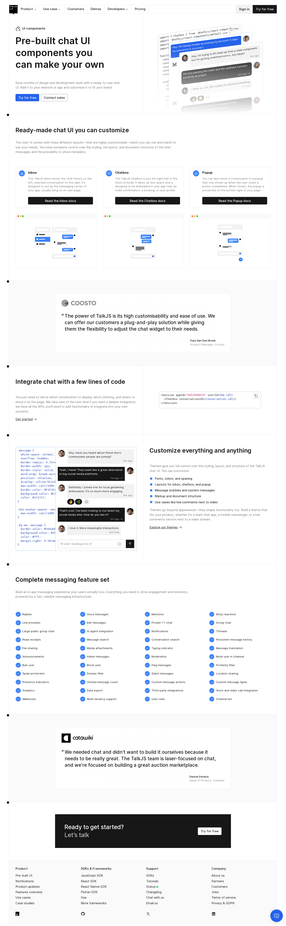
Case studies (25, 903)
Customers (219, 887)
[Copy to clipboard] (256, 396)
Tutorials (152, 881)
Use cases (23, 897)
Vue (83, 897)
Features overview (28, 892)
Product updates (27, 887)
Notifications (24, 881)
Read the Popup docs (235, 201)
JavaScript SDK (92, 875)
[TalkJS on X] (148, 914)
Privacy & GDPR (222, 903)
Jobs (215, 892)
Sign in (244, 9)
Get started (24, 419)
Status (151, 887)
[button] (29, 9)
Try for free (265, 9)
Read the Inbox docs (60, 201)
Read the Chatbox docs (147, 201)
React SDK (89, 881)
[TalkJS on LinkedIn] (213, 914)
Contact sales (54, 98)
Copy (236, 28)
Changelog (154, 892)
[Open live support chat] (276, 915)
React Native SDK (94, 887)
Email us (152, 903)
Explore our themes (163, 527)
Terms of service (223, 897)
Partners (217, 881)
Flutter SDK (89, 892)
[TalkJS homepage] (13, 9)
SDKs (150, 875)
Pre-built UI (23, 875)
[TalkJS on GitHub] (83, 914)
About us (218, 875)
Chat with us (155, 897)
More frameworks (94, 903)
